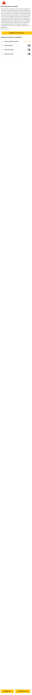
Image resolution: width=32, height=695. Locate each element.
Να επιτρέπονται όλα (23, 691)
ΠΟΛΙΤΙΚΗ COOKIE (4, 28)
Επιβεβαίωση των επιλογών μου (16, 33)
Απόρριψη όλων (7, 691)
